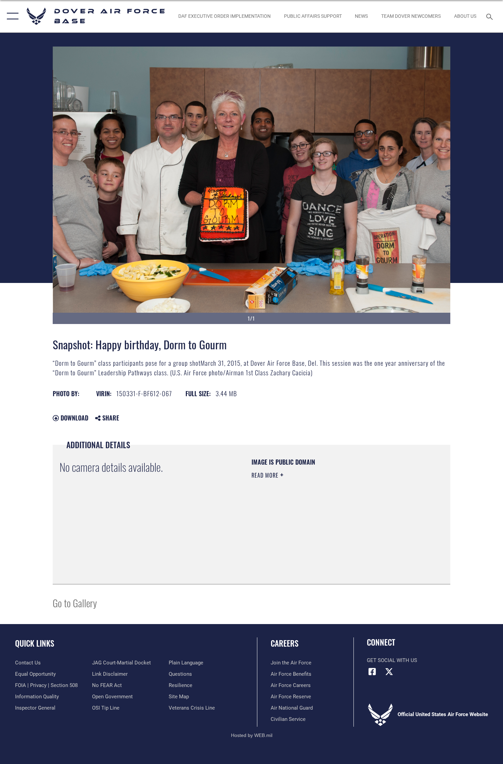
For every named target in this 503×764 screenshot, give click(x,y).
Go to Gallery (75, 602)
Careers (284, 643)
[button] (11, 16)
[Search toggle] (490, 16)
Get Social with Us (392, 660)
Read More (266, 475)
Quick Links (34, 643)
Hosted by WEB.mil (251, 735)
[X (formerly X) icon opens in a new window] (389, 671)
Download (73, 417)
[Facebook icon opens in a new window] (372, 671)
